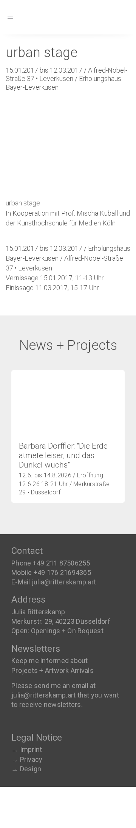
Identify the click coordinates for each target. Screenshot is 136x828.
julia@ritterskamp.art (64, 582)
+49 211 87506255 (61, 563)
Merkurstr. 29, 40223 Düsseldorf (60, 621)
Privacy (31, 759)
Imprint (31, 749)
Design (31, 769)
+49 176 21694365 (62, 572)
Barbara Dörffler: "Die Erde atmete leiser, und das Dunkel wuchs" (63, 455)
